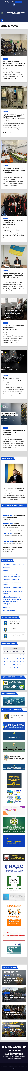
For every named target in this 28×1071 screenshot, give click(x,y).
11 (20, 658)
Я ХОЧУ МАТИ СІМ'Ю (10, 610)
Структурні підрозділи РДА (17, 634)
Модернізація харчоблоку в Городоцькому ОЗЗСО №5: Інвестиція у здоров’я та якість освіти (14, 117)
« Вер (4, 672)
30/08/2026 (8, 999)
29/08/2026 (8, 1017)
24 (17, 664)
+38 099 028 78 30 (8, 523)
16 (14, 661)
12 (23, 658)
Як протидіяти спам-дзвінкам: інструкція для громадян (13, 380)
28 (7, 667)
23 (14, 664)
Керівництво (13, 628)
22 (10, 664)
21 (7, 664)
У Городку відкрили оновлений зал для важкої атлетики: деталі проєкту (14, 63)
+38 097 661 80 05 (8, 541)
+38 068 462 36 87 (8, 515)
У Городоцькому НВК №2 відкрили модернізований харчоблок (14, 170)
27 (4, 667)
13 (4, 661)
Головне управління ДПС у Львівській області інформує (14, 432)
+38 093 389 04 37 (8, 533)
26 (23, 664)
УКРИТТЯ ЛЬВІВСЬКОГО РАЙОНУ (14, 588)
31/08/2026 (8, 982)
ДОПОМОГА (7, 570)
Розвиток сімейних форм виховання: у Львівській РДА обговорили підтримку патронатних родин (13, 277)
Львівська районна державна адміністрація (16, 13)
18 (20, 661)
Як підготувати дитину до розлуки (13, 979)
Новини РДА (5, 111)
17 (17, 661)
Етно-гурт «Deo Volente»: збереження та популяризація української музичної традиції (13, 225)
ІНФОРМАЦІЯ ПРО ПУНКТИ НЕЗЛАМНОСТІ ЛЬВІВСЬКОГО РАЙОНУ (13, 582)
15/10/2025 (6, 68)
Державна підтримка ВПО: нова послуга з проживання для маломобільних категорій (14, 329)
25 (20, 664)
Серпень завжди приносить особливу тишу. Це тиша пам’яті (14, 1014)
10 (17, 658)
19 (23, 661)
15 (10, 661)
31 (17, 667)
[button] (25, 20)
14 (7, 661)
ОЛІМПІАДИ (7, 607)
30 (14, 667)
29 (10, 667)
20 (4, 664)
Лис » (8, 672)
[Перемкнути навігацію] (14, 20)
